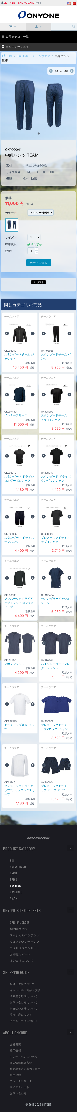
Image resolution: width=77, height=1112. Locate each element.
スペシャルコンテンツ (25, 935)
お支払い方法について (24, 1008)
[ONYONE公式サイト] (38, 837)
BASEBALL (16, 892)
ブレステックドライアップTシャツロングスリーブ (19, 790)
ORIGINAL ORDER (19, 922)
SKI (5, 2)
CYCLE (14, 873)
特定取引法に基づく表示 (25, 1069)
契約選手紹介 (19, 929)
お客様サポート (20, 954)
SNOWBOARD (26, 2)
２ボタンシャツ (14, 663)
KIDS (13, 2)
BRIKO (13, 879)
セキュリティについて (24, 1020)
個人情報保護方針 (21, 1062)
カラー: (10, 212)
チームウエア (41, 56)
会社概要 (15, 1044)
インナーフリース (15, 415)
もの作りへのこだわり (24, 1056)
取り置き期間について (24, 996)
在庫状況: (11, 244)
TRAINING (22, 56)
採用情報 (15, 1050)
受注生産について (21, 1014)
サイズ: (10, 237)
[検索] (74, 26)
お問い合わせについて (24, 1002)
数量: (8, 251)
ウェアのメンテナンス (25, 941)
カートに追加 (38, 262)
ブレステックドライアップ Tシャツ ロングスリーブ (19, 603)
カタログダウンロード (25, 947)
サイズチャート (19, 1087)
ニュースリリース (21, 1081)
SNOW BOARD (18, 867)
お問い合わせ (18, 1093)
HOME (9, 56)
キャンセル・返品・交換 (25, 990)
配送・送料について (22, 984)
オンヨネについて (22, 960)
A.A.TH (13, 898)
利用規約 (15, 1075)
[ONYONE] (38, 14)
